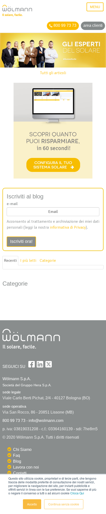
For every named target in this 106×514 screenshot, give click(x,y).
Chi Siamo (22, 449)
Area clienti (93, 25)
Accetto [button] (32, 504)
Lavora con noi (26, 467)
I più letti (28, 260)
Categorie (48, 260)
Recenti (10, 260)
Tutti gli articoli (53, 72)
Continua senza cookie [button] (63, 504)
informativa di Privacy (68, 227)
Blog (17, 461)
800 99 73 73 (64, 25)
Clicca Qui (77, 493)
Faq (16, 455)
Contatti (20, 473)
